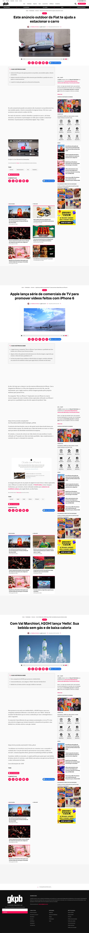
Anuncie (16, 0)
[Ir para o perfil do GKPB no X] (85, 0)
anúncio (11, 169)
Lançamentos (45, 3)
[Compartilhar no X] (39, 62)
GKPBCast (52, 3)
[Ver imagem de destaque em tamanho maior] (44, 42)
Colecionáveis (26, 7)
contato (20, 0)
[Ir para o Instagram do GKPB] (78, 0)
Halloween (45, 7)
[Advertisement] (31, 96)
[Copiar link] (29, 62)
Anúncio (37, 10)
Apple (18, 499)
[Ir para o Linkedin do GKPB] (81, 0)
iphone (30, 499)
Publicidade (29, 3)
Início (24, 3)
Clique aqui (18, 492)
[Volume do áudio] (63, 59)
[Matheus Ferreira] (28, 27)
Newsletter (12, 0)
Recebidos (7, 0)
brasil (24, 499)
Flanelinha (35, 169)
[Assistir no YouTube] (69, 105)
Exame (18, 163)
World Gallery (38, 485)
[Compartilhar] (46, 62)
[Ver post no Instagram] (61, 194)
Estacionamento (20, 169)
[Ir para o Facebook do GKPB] (84, 0)
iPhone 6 (37, 499)
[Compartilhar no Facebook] (43, 62)
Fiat (28, 169)
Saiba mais (59, 94)
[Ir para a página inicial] (5, 3)
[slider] (43, 335)
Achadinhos (57, 3)
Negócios (35, 3)
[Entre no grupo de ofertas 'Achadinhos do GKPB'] (66, 217)
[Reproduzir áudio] (22, 59)
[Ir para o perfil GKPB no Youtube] (82, 0)
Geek (40, 3)
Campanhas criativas (81, 7)
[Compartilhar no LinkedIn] (36, 62)
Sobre (4, 0)
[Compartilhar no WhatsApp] (32, 62)
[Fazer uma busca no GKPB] (75, 4)
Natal (62, 7)
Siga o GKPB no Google (56, 62)
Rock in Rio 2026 (7, 7)
